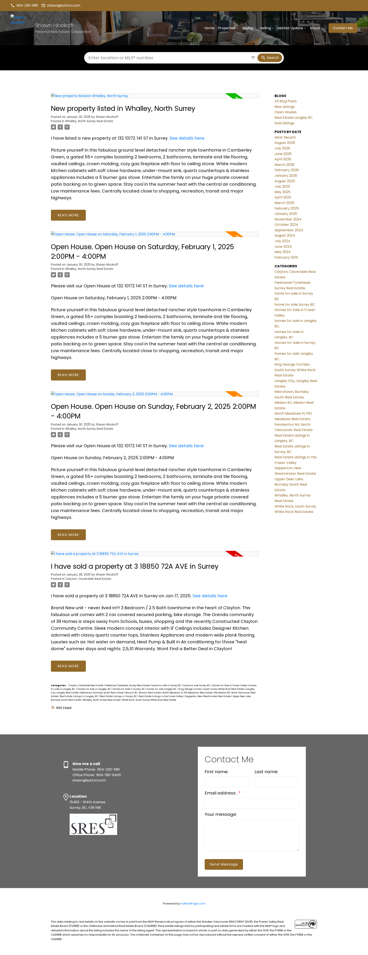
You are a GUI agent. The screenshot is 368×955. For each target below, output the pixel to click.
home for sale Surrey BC (197, 685)
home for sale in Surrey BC (166, 685)
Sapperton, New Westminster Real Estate (208, 696)
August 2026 (285, 142)
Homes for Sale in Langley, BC (95, 689)
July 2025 (282, 186)
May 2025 (282, 192)
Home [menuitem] (209, 28)
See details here (187, 138)
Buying (247, 28)
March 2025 (284, 202)
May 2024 (283, 251)
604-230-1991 (27, 5)
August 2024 (285, 235)
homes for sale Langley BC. (162, 689)
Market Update (290, 28)
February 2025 (287, 208)
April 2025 (283, 197)
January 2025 (286, 213)
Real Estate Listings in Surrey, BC (119, 696)
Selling (265, 28)
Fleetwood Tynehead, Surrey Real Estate (127, 685)
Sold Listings (284, 123)
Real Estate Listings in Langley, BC (79, 696)
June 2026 (283, 153)
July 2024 (282, 241)
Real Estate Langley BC (294, 117)
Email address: (221, 793)
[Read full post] (155, 98)
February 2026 (287, 170)
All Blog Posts (286, 101)
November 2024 (288, 219)
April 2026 (283, 159)
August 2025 (285, 181)
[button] (24, 5)
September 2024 (289, 230)
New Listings (285, 106)
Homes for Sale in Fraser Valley (230, 685)
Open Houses (286, 112)
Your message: (221, 814)
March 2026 (284, 164)
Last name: (266, 772)
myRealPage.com (192, 903)
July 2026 (282, 148)
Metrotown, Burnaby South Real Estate (102, 692)
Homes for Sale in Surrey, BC (129, 689)
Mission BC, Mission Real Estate (143, 692)
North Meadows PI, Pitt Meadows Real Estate (188, 692)
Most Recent (285, 137)
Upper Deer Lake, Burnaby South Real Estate (291, 484)
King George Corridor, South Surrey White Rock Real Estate (211, 689)
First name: (217, 772)
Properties (227, 28)
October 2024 (286, 224)
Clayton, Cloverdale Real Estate (88, 579)
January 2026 (286, 175)
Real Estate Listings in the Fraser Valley (161, 696)
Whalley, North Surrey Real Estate (89, 121)
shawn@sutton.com (63, 5)
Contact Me (343, 28)
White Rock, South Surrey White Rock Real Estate (149, 700)
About (315, 28)
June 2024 (283, 246)
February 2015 (286, 257)
